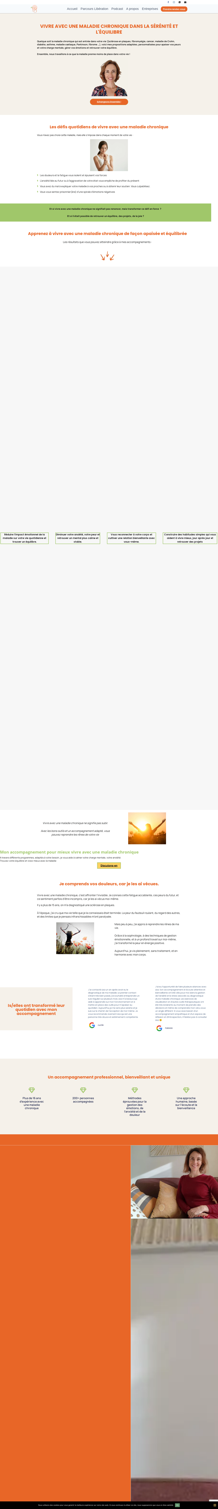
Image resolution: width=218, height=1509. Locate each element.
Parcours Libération (94, 9)
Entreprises (150, 9)
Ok (177, 1505)
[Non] (215, 1505)
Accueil (72, 9)
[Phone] (179, 2)
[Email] (185, 2)
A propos (132, 9)
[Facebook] (168, 2)
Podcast (117, 9)
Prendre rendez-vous (174, 9)
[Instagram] (174, 2)
